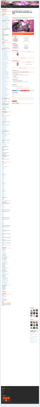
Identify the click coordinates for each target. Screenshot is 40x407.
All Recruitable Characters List (5, 264)
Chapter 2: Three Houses (4, 17)
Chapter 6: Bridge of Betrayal (5, 23)
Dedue (3, 212)
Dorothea (3, 205)
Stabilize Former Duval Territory (5, 78)
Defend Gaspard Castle (4, 70)
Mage (2, 171)
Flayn (2, 232)
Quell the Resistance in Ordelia (5, 57)
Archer (3, 167)
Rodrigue (3, 218)
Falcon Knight (3, 190)
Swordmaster (3, 179)
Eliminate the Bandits (4, 105)
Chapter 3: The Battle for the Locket (6, 19)
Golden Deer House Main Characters (6, 133)
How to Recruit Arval (4, 261)
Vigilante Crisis (3, 85)
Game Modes (3, 250)
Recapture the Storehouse (5, 52)
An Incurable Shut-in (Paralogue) (5, 59)
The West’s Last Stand (4, 82)
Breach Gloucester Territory (5, 62)
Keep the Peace (3, 69)
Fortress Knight (3, 175)
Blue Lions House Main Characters (6, 124)
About (2, 393)
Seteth (3, 231)
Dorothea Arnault (4, 117)
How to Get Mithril (4, 283)
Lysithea (3, 222)
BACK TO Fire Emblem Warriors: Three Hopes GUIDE (23, 88)
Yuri (2, 227)
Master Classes (4, 182)
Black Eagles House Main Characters (6, 115)
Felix (2, 213)
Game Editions (3, 249)
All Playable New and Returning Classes (6, 200)
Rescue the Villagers (4, 86)
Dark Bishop (3, 188)
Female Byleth (3, 241)
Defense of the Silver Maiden (5, 71)
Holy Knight (3, 189)
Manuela (3, 238)
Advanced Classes (4, 174)
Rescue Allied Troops (4, 50)
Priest (2, 172)
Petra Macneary (3, 120)
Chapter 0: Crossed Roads (4, 16)
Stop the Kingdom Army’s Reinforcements (6, 81)
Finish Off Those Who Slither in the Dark (6, 89)
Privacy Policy (3, 389)
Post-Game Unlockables (4, 257)
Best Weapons (3, 281)
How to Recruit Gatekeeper (5, 262)
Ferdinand (3, 206)
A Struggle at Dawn (4, 44)
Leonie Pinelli (3, 139)
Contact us (3, 391)
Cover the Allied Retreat (4, 55)
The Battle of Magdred (4, 54)
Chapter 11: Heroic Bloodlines (5, 26)
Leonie (3, 224)
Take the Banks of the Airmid (5, 56)
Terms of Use (3, 390)
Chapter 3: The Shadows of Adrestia (6, 18)
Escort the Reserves (4, 80)
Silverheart (3, 196)
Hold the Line (3, 79)
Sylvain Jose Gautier (4, 129)
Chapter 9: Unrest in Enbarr (5, 25)
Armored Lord (3, 193)
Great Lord (3, 195)
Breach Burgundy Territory (5, 49)
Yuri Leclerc (3, 143)
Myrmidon (3, 164)
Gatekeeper (3, 244)
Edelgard (3, 204)
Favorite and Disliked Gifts (5, 278)
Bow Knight (3, 183)
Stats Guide (3, 268)
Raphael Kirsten (3, 136)
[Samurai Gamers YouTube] (8, 398)
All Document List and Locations (5, 274)
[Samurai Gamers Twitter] (6, 398)
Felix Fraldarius (3, 126)
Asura (2, 192)
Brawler (3, 168)
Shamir (3, 234)
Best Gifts (7, 7)
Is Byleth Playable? (4, 255)
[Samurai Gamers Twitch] (6, 400)
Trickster (3, 186)
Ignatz (2, 223)
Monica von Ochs (4, 122)
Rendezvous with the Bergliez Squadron (6, 63)
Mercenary (3, 170)
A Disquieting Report (4, 87)
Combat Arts (3, 297)
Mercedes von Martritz (4, 127)
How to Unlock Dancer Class (5, 280)
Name (12, 94)
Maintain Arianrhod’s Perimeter (5, 73)
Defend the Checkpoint (4, 90)
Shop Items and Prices (4, 296)
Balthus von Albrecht (4, 144)
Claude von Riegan (4, 134)
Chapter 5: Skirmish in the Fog (5, 22)
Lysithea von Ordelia (4, 137)
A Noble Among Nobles (4, 66)
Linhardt (3, 209)
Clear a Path (3, 83)
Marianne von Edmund (4, 138)
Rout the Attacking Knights (5, 95)
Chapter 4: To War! (4, 30)
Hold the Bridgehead (4, 64)
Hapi (2, 145)
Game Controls (3, 252)
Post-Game (11, 7)
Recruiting (3, 392)
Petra (2, 208)
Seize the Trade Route (4, 92)
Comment (13, 96)
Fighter (3, 163)
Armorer (3, 290)
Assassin (3, 178)
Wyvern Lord (3, 185)
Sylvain (3, 216)
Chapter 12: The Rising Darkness (5, 27)
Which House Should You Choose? (5, 256)
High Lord (3, 194)
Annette (3, 215)
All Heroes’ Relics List (4, 298)
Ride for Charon (3, 96)
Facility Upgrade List (32, 333)
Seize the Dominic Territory (5, 76)
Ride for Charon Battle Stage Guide (33, 336)
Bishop (3, 181)
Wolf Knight (17, 15)
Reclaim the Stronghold (4, 67)
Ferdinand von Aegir (4, 118)
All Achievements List (4, 272)
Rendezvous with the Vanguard (5, 106)
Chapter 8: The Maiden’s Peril (5, 24)
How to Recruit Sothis (4, 260)
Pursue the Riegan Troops (5, 61)
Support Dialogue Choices (4, 279)
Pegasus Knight (3, 173)
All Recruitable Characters (4, 282)
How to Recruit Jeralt (4, 259)
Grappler (3, 176)
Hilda (2, 220)
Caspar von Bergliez (4, 119)
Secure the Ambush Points (5, 97)
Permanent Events (4, 253)
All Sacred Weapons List (4, 299)
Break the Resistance (4, 100)
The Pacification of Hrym (4, 88)
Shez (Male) (3, 113)
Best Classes (3, 7)
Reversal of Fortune (4, 45)
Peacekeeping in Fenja (4, 93)
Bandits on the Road (4, 99)
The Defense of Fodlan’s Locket (5, 47)
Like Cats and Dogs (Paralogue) (5, 94)
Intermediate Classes (4, 166)
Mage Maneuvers (4, 75)
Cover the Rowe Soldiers (4, 68)
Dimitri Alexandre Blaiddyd (5, 125)
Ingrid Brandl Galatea (4, 130)
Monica (3, 210)
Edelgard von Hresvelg (4, 116)
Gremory (3, 187)
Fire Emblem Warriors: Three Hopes (22, 15)
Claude (3, 219)
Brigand (3, 169)
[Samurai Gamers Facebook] (4, 398)
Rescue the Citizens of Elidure (5, 74)
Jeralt (2, 242)
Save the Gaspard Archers (4, 53)
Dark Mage (3, 180)
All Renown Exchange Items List (5, 273)
